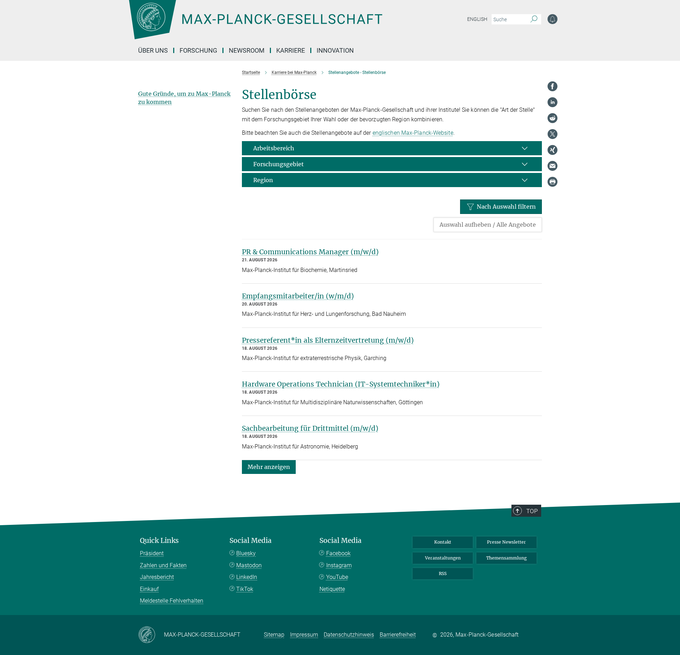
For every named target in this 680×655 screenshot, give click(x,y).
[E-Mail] (552, 166)
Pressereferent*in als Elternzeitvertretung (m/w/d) (328, 340)
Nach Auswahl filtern (506, 206)
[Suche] (534, 19)
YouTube (337, 577)
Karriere (290, 50)
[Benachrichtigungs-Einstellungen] (552, 19)
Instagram (339, 565)
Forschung (198, 50)
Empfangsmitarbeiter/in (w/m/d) (298, 296)
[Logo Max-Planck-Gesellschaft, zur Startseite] (255, 25)
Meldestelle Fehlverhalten (171, 600)
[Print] (552, 181)
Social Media (251, 541)
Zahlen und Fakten (163, 565)
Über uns (153, 50)
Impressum (304, 634)
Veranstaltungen (443, 558)
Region (263, 180)
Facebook (338, 553)
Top (532, 511)
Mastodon (249, 565)
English (477, 19)
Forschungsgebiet (278, 164)
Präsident (152, 553)
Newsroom (247, 50)
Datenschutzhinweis (349, 634)
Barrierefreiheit (398, 634)
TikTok (244, 589)
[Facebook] (552, 86)
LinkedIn (246, 577)
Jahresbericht (157, 577)
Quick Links (159, 541)
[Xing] (552, 150)
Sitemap (274, 634)
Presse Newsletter (506, 542)
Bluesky (246, 553)
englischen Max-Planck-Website (413, 132)
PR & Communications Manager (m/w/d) (310, 252)
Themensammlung (506, 558)
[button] (269, 466)
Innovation (335, 50)
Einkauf (149, 589)
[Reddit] (552, 118)
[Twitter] (552, 134)
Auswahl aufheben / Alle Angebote (488, 224)
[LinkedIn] (552, 102)
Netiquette (332, 589)
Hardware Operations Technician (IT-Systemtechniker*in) (341, 384)
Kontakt (442, 542)
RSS (443, 573)
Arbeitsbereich (273, 148)
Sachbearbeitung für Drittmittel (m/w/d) (310, 428)
